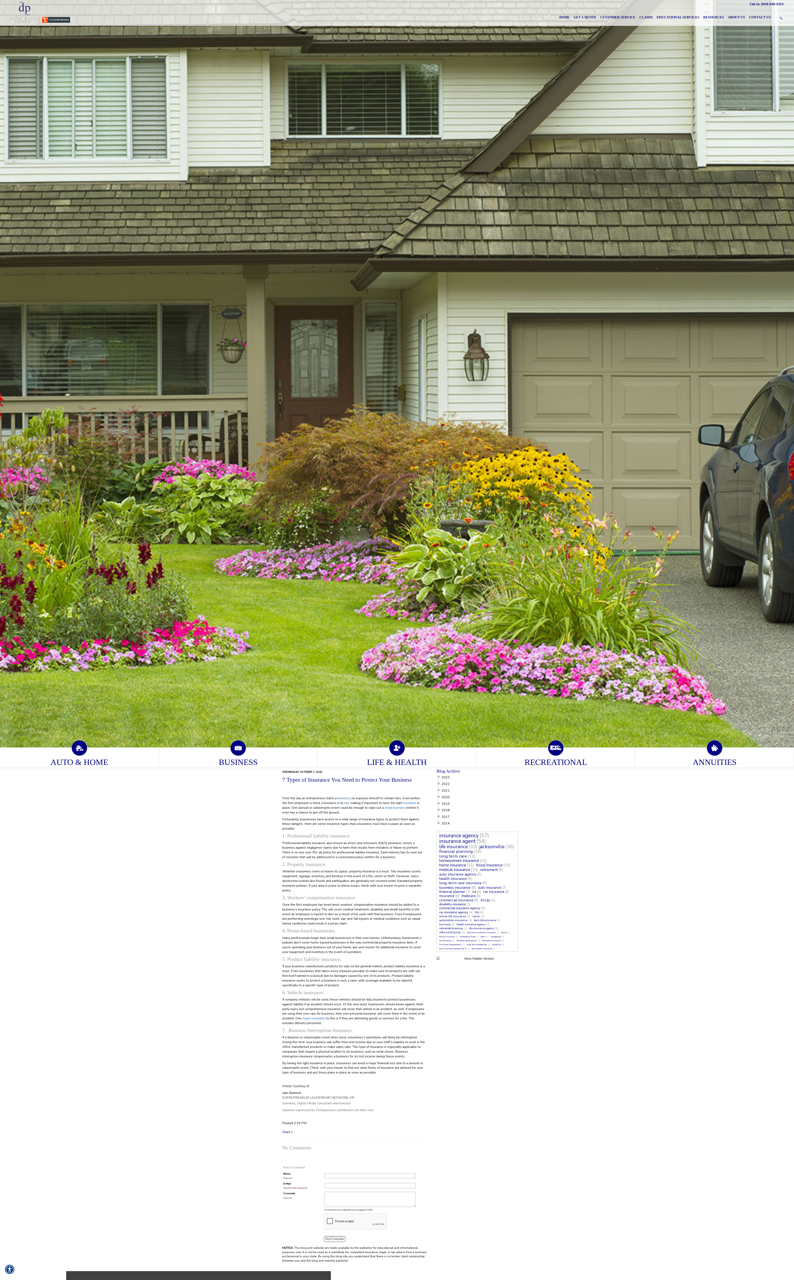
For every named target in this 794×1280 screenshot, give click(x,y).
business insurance (455, 887)
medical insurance (454, 869)
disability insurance (452, 904)
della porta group (450, 932)
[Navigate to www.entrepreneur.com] (287, 1030)
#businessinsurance (491, 940)
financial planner (452, 891)
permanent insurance (482, 948)
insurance (409, 803)
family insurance (447, 936)
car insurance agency (453, 912)
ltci (477, 912)
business (343, 798)
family (504, 932)
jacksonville (492, 846)
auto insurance (489, 887)
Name (286, 1174)
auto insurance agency (457, 874)
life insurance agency (481, 928)
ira (474, 891)
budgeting (496, 936)
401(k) (485, 900)
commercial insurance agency (459, 908)
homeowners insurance (459, 860)
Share (286, 1132)
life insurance (453, 846)
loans (483, 936)
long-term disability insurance (481, 932)
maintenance (445, 940)
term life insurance (485, 920)
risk (346, 803)
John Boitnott (291, 1093)
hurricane (444, 924)
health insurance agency (471, 924)
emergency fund (467, 936)
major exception (313, 1018)
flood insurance (489, 865)
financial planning (456, 851)
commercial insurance (456, 900)
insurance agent (457, 841)
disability (496, 944)
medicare (469, 895)
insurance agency (459, 835)
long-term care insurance (460, 882)
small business (395, 807)
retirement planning (451, 928)
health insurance (453, 878)
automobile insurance (453, 920)
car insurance (493, 891)
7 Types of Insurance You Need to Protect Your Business (347, 780)
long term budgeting (477, 944)
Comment (289, 1193)
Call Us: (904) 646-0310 (767, 4)
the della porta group (467, 940)
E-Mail (287, 1184)
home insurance (452, 865)
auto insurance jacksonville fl (452, 948)
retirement (489, 869)
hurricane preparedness (450, 944)
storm (476, 916)
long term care (453, 856)
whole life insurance (452, 916)
